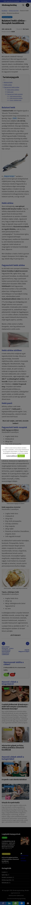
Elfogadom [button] (21, 456)
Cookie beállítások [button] (11, 456)
